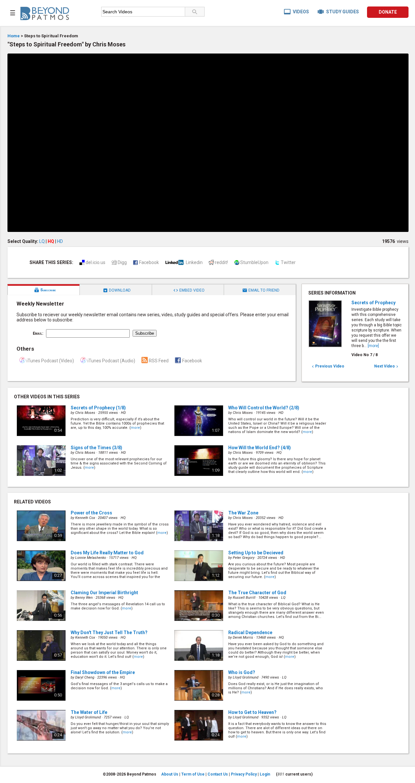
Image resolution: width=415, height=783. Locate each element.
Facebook (149, 262)
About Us (169, 774)
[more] (373, 345)
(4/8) (259, 447)
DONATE (388, 12)
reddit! (221, 262)
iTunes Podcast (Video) (50, 360)
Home (13, 35)
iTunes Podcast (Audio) (111, 360)
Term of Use (193, 774)
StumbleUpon (254, 262)
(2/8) (263, 407)
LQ (42, 241)
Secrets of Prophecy (373, 302)
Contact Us (218, 774)
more (135, 428)
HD (60, 241)
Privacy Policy (244, 774)
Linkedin (194, 262)
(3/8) (96, 447)
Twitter (288, 262)
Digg (122, 262)
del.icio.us (95, 262)
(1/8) (98, 407)
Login (265, 774)
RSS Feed (159, 360)
